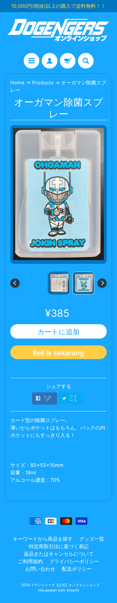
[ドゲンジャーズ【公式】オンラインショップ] (58, 32)
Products (42, 82)
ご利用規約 (30, 561)
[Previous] (15, 283)
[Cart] (68, 61)
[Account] (49, 61)
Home (17, 82)
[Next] (102, 283)
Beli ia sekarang (58, 353)
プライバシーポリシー (74, 561)
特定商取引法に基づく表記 (59, 546)
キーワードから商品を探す (43, 539)
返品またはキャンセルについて (59, 554)
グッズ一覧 (91, 539)
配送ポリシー (77, 569)
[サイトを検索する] (86, 61)
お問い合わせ (40, 569)
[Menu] (31, 61)
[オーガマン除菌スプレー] (83, 283)
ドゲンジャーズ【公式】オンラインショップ (65, 585)
